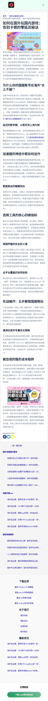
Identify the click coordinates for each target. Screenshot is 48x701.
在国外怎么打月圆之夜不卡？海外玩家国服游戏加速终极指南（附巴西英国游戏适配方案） (24, 458)
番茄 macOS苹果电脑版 (24, 592)
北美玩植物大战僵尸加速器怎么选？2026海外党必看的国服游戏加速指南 (24, 472)
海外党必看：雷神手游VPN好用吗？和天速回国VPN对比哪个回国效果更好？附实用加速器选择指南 (24, 499)
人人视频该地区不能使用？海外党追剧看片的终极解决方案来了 (24, 554)
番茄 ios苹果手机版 (24, 598)
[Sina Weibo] (13, 437)
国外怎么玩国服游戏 (13, 119)
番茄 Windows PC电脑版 (24, 587)
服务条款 (24, 615)
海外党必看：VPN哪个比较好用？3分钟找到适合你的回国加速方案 (24, 506)
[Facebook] (5, 437)
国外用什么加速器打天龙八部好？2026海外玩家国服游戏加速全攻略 (24, 485)
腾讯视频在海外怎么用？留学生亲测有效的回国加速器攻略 (24, 541)
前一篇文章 (16, 446)
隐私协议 (24, 621)
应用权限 (24, 626)
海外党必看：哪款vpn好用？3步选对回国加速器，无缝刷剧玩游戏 (24, 513)
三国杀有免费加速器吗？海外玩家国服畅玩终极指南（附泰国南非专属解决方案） (24, 478)
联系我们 (24, 632)
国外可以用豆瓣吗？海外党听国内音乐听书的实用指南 (24, 568)
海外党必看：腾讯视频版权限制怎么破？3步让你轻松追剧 (24, 561)
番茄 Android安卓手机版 (24, 603)
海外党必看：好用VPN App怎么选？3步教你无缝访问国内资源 (24, 520)
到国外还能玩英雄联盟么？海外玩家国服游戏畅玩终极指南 (24, 465)
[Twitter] (9, 437)
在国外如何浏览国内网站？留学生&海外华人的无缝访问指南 (24, 548)
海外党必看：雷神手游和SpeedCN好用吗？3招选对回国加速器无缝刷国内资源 (24, 526)
